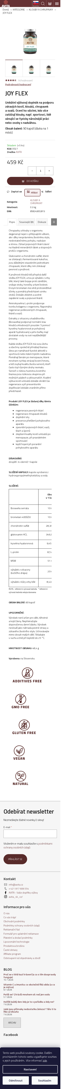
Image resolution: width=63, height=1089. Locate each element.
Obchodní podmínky (14, 921)
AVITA (19, 152)
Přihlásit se (15, 859)
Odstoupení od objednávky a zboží (22, 958)
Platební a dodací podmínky (18, 937)
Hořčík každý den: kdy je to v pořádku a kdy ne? (29, 1001)
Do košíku (32, 181)
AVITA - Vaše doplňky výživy (23, 892)
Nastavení (30, 1069)
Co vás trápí (10, 917)
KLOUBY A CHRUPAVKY (36, 201)
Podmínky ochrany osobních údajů (22, 925)
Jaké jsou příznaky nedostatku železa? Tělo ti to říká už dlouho (30, 1010)
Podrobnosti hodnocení (18, 84)
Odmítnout (16, 1080)
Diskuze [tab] (42, 222)
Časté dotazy (11, 950)
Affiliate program (12, 954)
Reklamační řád (12, 929)
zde (45, 1060)
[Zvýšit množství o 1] (49, 171)
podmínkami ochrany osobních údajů (28, 845)
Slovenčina (36, 6)
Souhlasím (44, 1080)
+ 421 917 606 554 (19, 888)
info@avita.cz (16, 884)
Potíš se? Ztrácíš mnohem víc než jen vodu (27, 994)
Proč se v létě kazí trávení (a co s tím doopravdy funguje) (30, 975)
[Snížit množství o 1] (32, 171)
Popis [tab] (12, 222)
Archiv (12, 1022)
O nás (7, 913)
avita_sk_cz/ (16, 897)
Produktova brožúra (14, 946)
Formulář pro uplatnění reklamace (21, 933)
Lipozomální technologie (16, 941)
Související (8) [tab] (26, 222)
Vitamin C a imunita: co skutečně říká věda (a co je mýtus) (29, 986)
